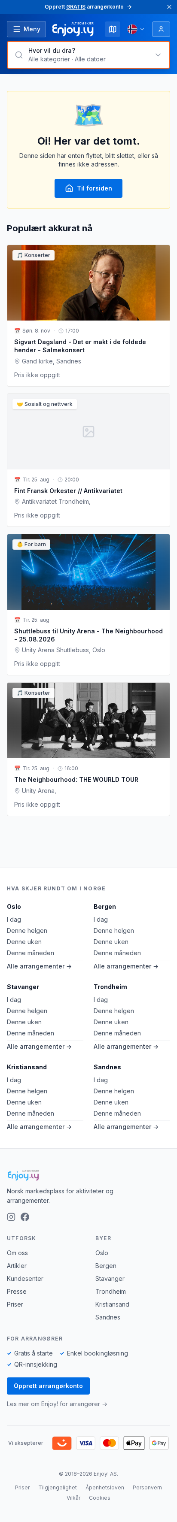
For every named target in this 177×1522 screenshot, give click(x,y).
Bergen (105, 906)
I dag (14, 919)
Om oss (17, 1252)
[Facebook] (25, 1217)
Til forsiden (94, 188)
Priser (15, 1304)
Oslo (14, 906)
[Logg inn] (161, 29)
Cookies (99, 1498)
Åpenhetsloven (104, 1487)
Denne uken (24, 941)
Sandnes (107, 1067)
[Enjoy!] (88, 1175)
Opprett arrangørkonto (48, 1385)
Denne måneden (30, 952)
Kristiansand (27, 1067)
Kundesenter (25, 1278)
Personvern (147, 1487)
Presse (17, 1291)
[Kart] (112, 29)
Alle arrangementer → (39, 966)
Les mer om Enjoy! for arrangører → (57, 1403)
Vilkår (73, 1498)
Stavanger (23, 986)
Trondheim (110, 986)
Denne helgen (27, 930)
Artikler (17, 1265)
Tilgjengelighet (57, 1487)
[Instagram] (11, 1217)
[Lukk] (169, 7)
